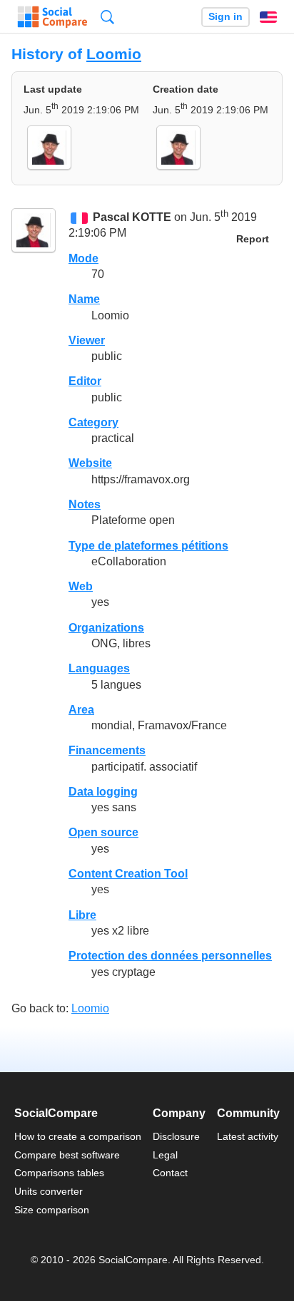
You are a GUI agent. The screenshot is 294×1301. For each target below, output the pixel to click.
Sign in (225, 16)
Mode (83, 258)
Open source (103, 832)
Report (252, 239)
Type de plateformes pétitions (148, 546)
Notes (85, 504)
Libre (82, 915)
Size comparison (51, 1209)
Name (84, 299)
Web (81, 586)
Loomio (113, 54)
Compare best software (67, 1155)
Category (93, 422)
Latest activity (247, 1136)
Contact (170, 1172)
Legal (165, 1155)
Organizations (106, 628)
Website (90, 463)
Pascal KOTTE (132, 217)
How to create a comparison (77, 1136)
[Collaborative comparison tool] (52, 17)
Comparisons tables (59, 1172)
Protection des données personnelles (170, 956)
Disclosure (176, 1136)
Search (107, 17)
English (268, 17)
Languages (99, 668)
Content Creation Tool (128, 874)
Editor (85, 381)
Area (81, 710)
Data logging (103, 792)
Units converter (48, 1191)
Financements (107, 750)
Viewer (87, 340)
